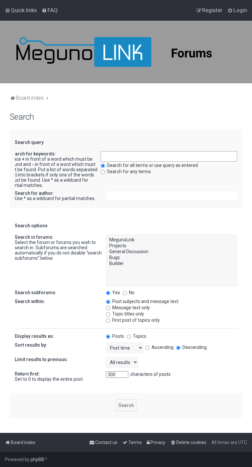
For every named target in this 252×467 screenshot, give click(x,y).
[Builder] (172, 264)
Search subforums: (35, 292)
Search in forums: (34, 237)
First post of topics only (135, 320)
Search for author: (34, 193)
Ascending (162, 347)
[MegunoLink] (172, 240)
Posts (117, 336)
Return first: (27, 373)
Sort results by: (31, 345)
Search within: (30, 301)
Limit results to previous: (41, 359)
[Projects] (172, 246)
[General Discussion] (172, 252)
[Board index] (131, 52)
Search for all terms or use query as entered (152, 165)
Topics (139, 336)
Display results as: (34, 336)
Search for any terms (128, 171)
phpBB (37, 459)
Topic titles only (127, 313)
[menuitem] (50, 10)
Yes (115, 292)
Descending (194, 347)
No (131, 292)
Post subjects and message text (144, 301)
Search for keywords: (33, 153)
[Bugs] (172, 258)
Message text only (130, 307)
